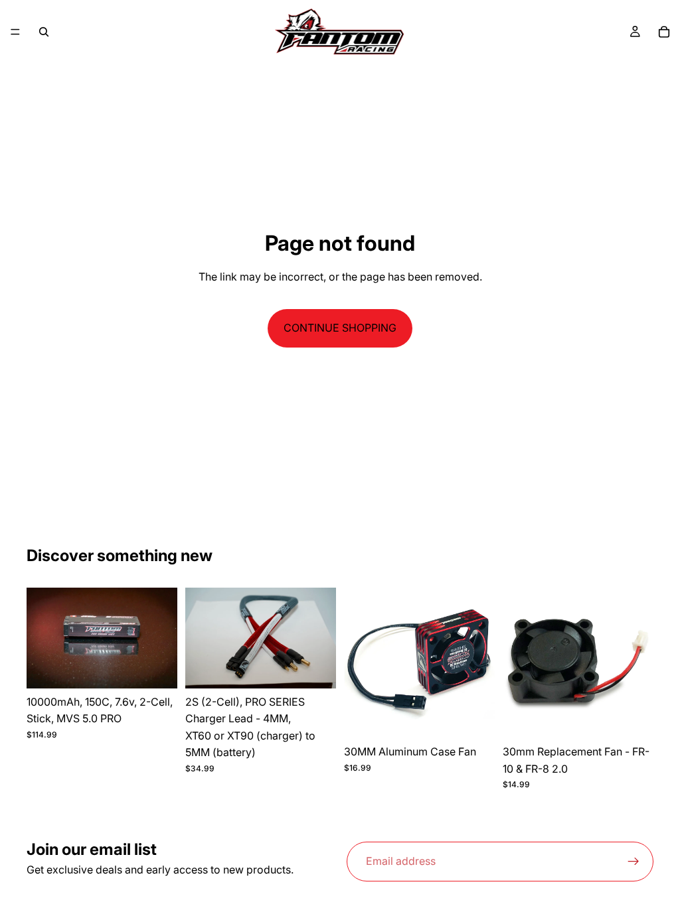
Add (168, 667)
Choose (326, 667)
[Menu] (15, 32)
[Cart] (664, 31)
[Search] (43, 31)
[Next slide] (162, 638)
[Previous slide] (41, 638)
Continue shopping (340, 327)
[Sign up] (633, 861)
